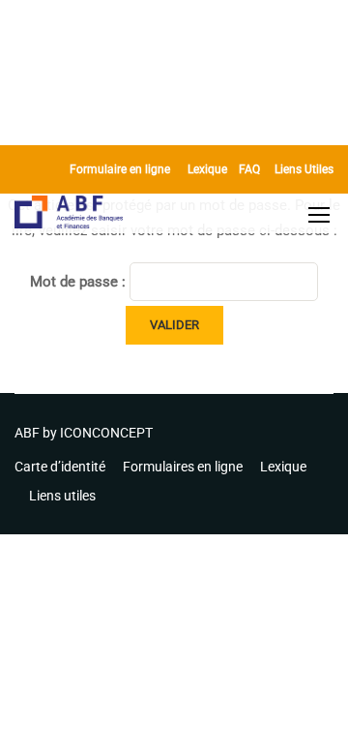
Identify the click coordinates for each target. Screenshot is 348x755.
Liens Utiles (304, 169)
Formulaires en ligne (183, 466)
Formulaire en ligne (120, 169)
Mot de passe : (80, 281)
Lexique (207, 169)
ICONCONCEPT (106, 432)
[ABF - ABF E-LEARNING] (69, 214)
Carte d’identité (59, 466)
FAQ (249, 169)
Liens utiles (62, 495)
